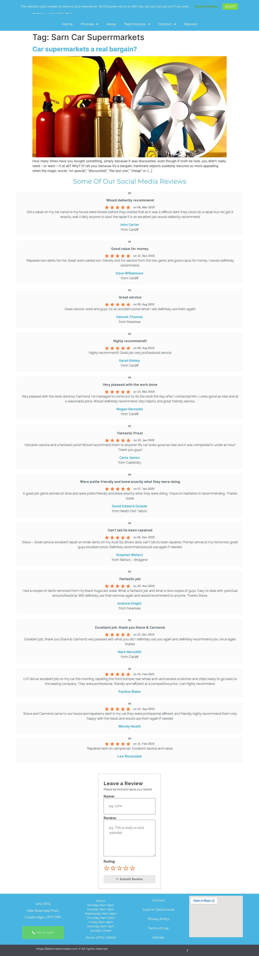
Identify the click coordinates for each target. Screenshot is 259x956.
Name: (109, 796)
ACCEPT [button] (230, 6)
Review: (110, 818)
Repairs (190, 24)
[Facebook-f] (187, 950)
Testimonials (135, 24)
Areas (111, 24)
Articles (158, 937)
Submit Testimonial (158, 910)
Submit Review (131, 879)
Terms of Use (158, 928)
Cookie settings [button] (206, 6)
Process (87, 24)
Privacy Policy (158, 919)
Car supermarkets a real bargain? (84, 49)
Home (67, 24)
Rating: (110, 861)
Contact (165, 24)
